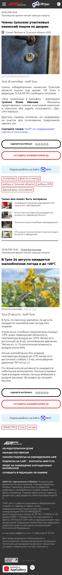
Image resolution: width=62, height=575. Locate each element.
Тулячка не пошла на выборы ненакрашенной (36, 222)
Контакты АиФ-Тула (42, 461)
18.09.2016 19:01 (9, 12)
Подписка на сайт (14, 461)
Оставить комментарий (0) (31, 155)
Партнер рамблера (28, 560)
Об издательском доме (17, 448)
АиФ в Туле (30, 309)
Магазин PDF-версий (15, 452)
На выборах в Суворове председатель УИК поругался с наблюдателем (34, 204)
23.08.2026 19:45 (10, 249)
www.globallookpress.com (15, 76)
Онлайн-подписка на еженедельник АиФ (29, 457)
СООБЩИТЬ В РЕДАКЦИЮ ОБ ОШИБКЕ (24, 472)
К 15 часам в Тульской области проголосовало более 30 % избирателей (36, 233)
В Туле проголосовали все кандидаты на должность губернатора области (33, 214)
